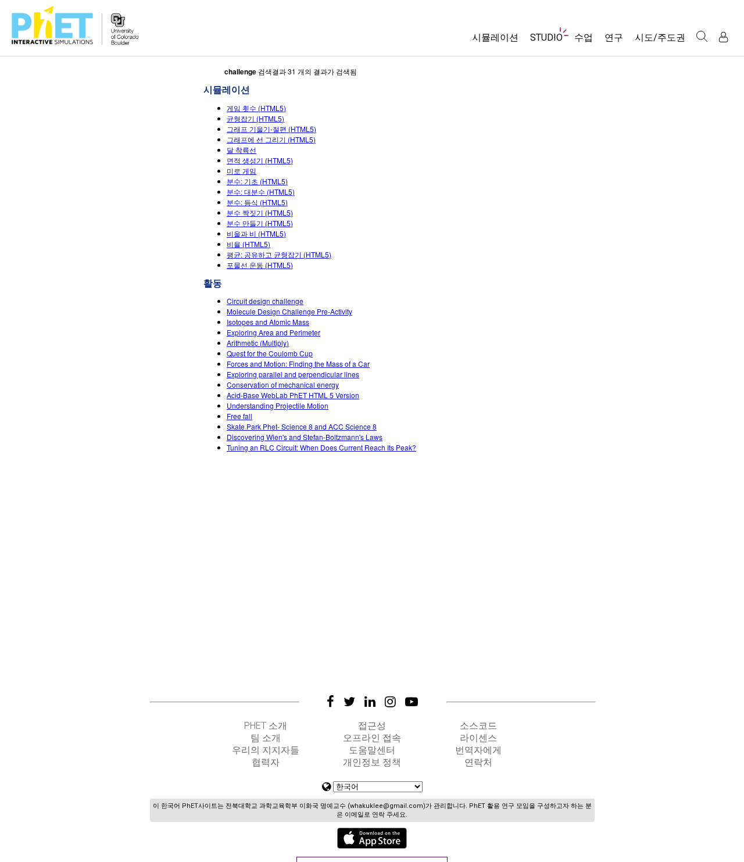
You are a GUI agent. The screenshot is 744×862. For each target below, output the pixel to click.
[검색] (702, 36)
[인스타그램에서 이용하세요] (390, 701)
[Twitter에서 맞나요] (349, 701)
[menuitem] (495, 41)
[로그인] (723, 37)
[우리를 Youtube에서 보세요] (411, 701)
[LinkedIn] (370, 701)
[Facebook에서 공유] (330, 701)
